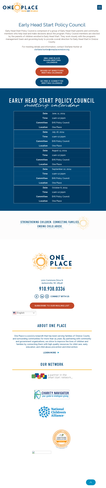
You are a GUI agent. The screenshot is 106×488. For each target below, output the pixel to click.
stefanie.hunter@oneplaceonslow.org (51, 49)
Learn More (49, 353)
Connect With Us (59, 296)
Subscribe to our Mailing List (52, 306)
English (20, 313)
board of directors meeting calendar (51, 72)
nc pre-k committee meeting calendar (52, 82)
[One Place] (20, 7)
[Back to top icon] (91, 482)
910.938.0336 (52, 289)
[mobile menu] (99, 7)
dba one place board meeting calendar (52, 60)
